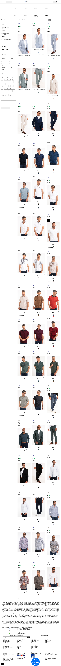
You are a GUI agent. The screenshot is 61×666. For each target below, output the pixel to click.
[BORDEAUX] (53, 346)
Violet (3, 69)
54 (2, 81)
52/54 (3, 95)
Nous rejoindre (34, 647)
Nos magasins (34, 648)
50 (10, 79)
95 (7, 88)
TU (2, 77)
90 (4, 88)
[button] (8, 19)
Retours (46, 645)
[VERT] (38, 449)
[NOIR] (38, 487)
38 (7, 77)
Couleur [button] (3, 54)
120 (8, 90)
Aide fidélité (33, 641)
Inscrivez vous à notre (16, 635)
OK (28, 637)
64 (4, 93)
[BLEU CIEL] (38, 52)
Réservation (47, 641)
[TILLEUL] (38, 380)
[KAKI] (38, 172)
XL (4, 84)
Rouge (3, 67)
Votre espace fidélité (35, 640)
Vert (11, 67)
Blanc (12, 58)
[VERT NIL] (38, 92)
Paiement (47, 643)
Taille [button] (2, 73)
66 (7, 93)
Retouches (47, 642)
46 (4, 79)
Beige (3, 58)
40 (10, 77)
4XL (14, 84)
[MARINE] (38, 135)
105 (13, 88)
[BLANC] (38, 208)
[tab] (8, 20)
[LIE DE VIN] (38, 348)
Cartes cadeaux (48, 640)
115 (5, 90)
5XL (2, 86)
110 (2, 90)
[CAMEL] (38, 315)
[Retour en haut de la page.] (56, 664)
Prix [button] (2, 99)
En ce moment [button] (5, 43)
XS (7, 81)
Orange (3, 65)
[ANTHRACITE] (38, 414)
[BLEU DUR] (53, 171)
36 (4, 77)
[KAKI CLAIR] (38, 203)
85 (2, 88)
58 (11, 90)
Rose (12, 65)
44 (2, 79)
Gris (3, 63)
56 (4, 81)
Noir (11, 63)
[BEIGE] (38, 205)
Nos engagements (35, 645)
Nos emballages (34, 646)
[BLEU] (38, 207)
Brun (12, 60)
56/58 (6, 95)
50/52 (11, 93)
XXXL (10, 84)
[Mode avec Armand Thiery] (30, 1)
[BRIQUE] (53, 316)
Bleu (3, 60)
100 (10, 88)
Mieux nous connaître (35, 643)
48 (7, 79)
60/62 (10, 95)
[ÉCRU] (53, 98)
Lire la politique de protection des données (9, 656)
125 (12, 86)
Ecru (11, 62)
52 (12, 79)
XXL (7, 84)
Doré (3, 62)
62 (2, 93)
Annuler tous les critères (5, 108)
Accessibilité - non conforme (36, 649)
